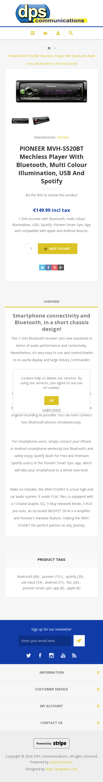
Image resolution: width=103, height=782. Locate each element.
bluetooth (24, 576)
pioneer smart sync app (41, 588)
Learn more (51, 409)
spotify (71, 576)
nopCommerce (61, 762)
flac (69, 582)
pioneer (48, 576)
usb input (28, 582)
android (51, 582)
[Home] (49, 48)
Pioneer (63, 137)
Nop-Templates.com (62, 769)
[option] (20, 121)
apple (71, 588)
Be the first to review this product (52, 195)
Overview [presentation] (51, 301)
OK (51, 401)
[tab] (51, 301)
